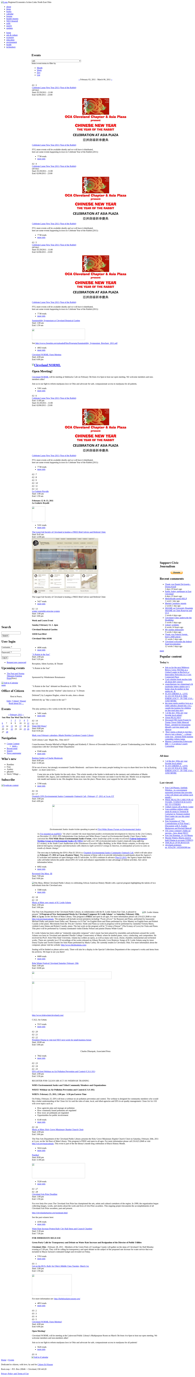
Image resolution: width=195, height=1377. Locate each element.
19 (28, 726)
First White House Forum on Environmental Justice (119, 829)
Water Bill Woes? (39, 726)
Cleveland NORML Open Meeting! (47, 1322)
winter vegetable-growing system (46, 611)
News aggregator (14, 753)
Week (39, 70)
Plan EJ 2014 (120, 857)
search (9, 26)
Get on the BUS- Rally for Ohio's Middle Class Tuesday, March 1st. (60, 1266)
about (8, 7)
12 (28, 723)
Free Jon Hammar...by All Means (179, 835)
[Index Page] (4, 2)
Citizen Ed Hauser (45, 1364)
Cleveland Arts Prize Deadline (44, 1194)
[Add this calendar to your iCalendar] (9, 683)
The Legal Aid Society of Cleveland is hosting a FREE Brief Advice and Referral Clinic (69, 532)
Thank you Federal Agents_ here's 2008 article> (176, 635)
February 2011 (16, 714)
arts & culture (12, 35)
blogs (8, 9)
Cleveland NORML (40, 377)
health (8, 44)
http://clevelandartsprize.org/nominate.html (50, 1213)
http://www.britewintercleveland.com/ (48, 1015)
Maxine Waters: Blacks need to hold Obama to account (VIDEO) (179, 839)
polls (8, 23)
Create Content (13, 744)
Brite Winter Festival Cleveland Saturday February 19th (55, 963)
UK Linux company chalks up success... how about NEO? (177, 832)
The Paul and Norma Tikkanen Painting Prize (15, 675)
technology (11, 47)
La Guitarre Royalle (40, 491)
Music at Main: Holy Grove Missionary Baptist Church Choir (57, 1129)
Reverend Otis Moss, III (42, 873)
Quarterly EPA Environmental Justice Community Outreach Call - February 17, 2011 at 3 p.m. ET (73, 796)
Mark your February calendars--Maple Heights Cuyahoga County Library (63, 735)
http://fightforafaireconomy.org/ (67, 1299)
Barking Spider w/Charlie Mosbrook (47, 758)
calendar (9, 14)
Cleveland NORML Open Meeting (46, 354)
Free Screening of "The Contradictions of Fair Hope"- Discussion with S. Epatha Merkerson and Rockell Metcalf (178, 824)
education (10, 40)
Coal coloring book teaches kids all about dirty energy (178, 680)
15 (12, 726)
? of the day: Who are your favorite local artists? (176, 714)
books (8, 11)
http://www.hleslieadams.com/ (73, 945)
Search (9, 751)
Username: (6, 647)
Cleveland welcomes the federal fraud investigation (178, 642)
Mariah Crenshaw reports (175, 603)
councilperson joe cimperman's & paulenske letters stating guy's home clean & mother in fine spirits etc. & (179, 687)
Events (11, 1360)
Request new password (16, 662)
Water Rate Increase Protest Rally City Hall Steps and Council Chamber (62, 1229)
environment (11, 42)
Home (3, 1360)
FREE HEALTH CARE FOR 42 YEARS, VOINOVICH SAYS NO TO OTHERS (179, 802)
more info (41, 159)
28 (7, 732)
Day (38, 72)
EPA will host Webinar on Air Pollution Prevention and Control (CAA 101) (63, 1071)
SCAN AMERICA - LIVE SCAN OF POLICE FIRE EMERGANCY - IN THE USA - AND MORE (179, 697)
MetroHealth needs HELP (176, 598)
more (3, 685)
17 (20, 726)
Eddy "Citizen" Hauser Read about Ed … (16, 702)
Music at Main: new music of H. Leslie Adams (51, 902)
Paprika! (35, 1155)
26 (28, 729)
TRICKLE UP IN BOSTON (177, 842)
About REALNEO (173, 717)
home (8, 33)
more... (15, 746)
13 (3, 726)
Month (39, 68)
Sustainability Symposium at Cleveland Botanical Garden (56, 320)
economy (10, 37)
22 (12, 729)
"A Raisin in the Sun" (41, 654)
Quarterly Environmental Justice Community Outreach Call (108, 853)
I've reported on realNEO (50, 834)
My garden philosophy (174, 630)
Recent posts (12, 748)
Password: (6, 652)
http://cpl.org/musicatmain (43, 919)
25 (25, 729)
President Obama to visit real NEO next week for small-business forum (61, 1040)
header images (12, 19)
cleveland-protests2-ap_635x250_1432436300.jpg (177, 846)
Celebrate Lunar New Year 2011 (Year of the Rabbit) (54, 87)
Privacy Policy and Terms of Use (15, 1373)
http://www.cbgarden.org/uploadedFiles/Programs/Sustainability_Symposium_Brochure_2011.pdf (76, 343)
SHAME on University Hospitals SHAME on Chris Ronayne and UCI (179, 610)
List (38, 75)
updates (9, 28)
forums (9, 16)
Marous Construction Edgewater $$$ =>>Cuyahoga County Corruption (178, 743)
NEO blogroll (12, 21)
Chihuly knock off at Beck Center (179, 807)
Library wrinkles (172, 625)
